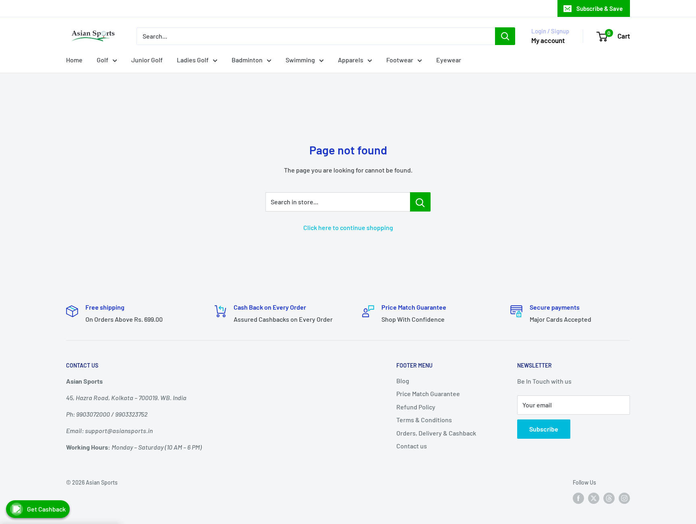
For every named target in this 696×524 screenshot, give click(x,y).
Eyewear (448, 60)
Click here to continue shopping (348, 227)
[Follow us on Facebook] (578, 498)
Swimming (300, 60)
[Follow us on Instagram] (624, 498)
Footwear (399, 60)
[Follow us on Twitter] (593, 498)
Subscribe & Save (599, 8)
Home (74, 60)
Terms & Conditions (424, 419)
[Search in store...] (420, 202)
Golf (102, 60)
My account (548, 40)
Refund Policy (415, 407)
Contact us (411, 446)
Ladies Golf (193, 60)
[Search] (505, 36)
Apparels (350, 60)
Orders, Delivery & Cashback (436, 433)
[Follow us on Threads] (609, 498)
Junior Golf (147, 60)
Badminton (247, 60)
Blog (402, 380)
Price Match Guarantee (428, 393)
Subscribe (543, 429)
